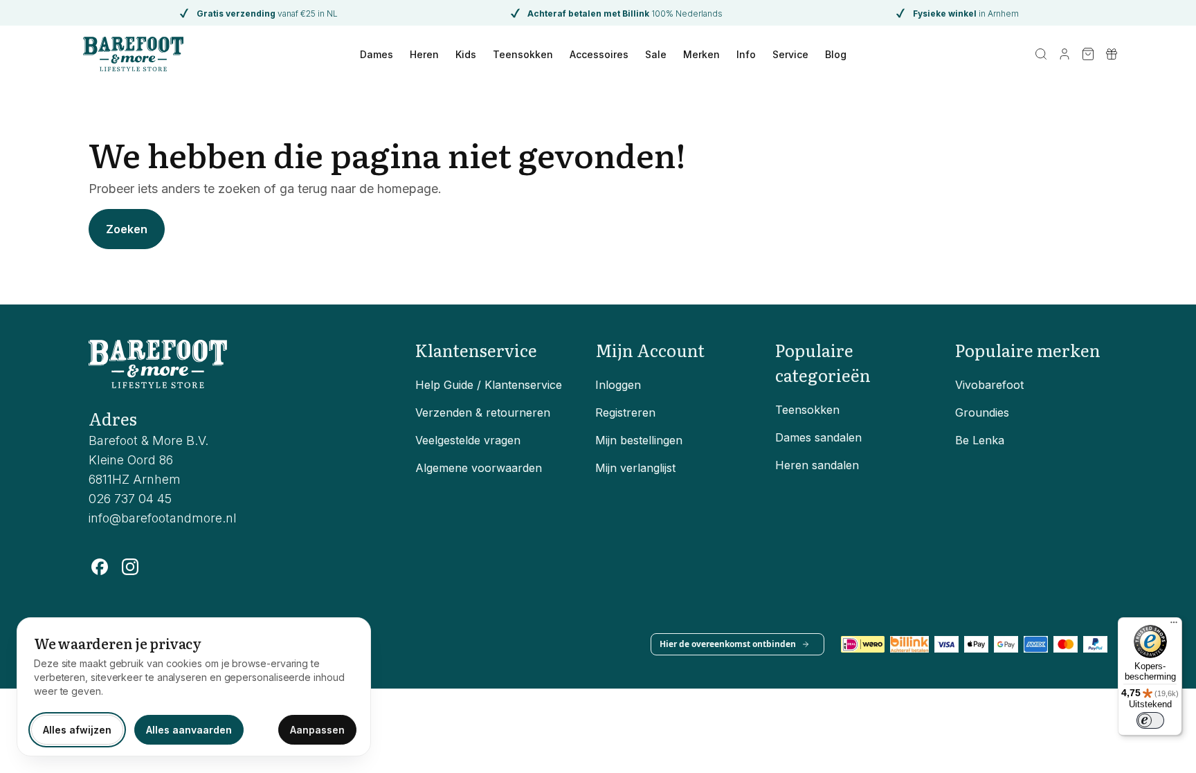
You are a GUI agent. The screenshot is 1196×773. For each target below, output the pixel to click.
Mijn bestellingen (638, 440)
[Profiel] (1064, 54)
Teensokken (523, 54)
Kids (465, 54)
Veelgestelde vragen (467, 440)
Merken (701, 54)
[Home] (133, 54)
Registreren (625, 412)
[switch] (1150, 720)
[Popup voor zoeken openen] (1041, 54)
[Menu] (1174, 625)
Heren (424, 54)
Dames (376, 54)
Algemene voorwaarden (478, 468)
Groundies (982, 412)
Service (790, 54)
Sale (656, 54)
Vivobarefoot (989, 385)
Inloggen (618, 385)
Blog (835, 54)
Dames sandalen (818, 437)
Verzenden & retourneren (482, 412)
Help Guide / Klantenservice (488, 385)
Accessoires (599, 54)
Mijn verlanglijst (635, 468)
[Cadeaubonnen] (1111, 54)
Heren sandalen (817, 465)
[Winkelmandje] (1088, 54)
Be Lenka (979, 440)
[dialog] (194, 686)
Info (746, 54)
